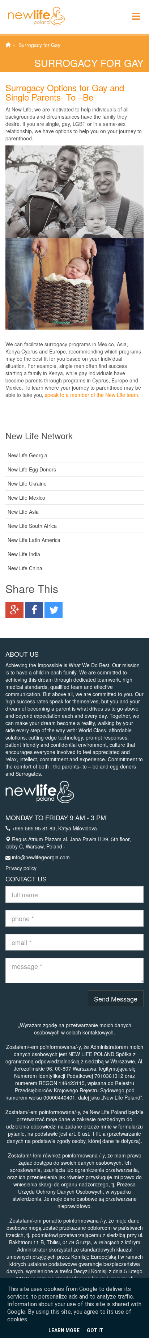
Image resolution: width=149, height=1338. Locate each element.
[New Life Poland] (32, 9)
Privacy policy (21, 868)
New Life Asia (23, 511)
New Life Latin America (34, 539)
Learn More (64, 1330)
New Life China (25, 568)
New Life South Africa (32, 525)
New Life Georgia (27, 455)
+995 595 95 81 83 (33, 828)
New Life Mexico (26, 497)
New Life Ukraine (27, 483)
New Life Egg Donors (32, 469)
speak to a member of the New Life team (91, 394)
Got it (95, 1330)
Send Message (115, 998)
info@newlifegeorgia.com (41, 857)
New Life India (24, 554)
